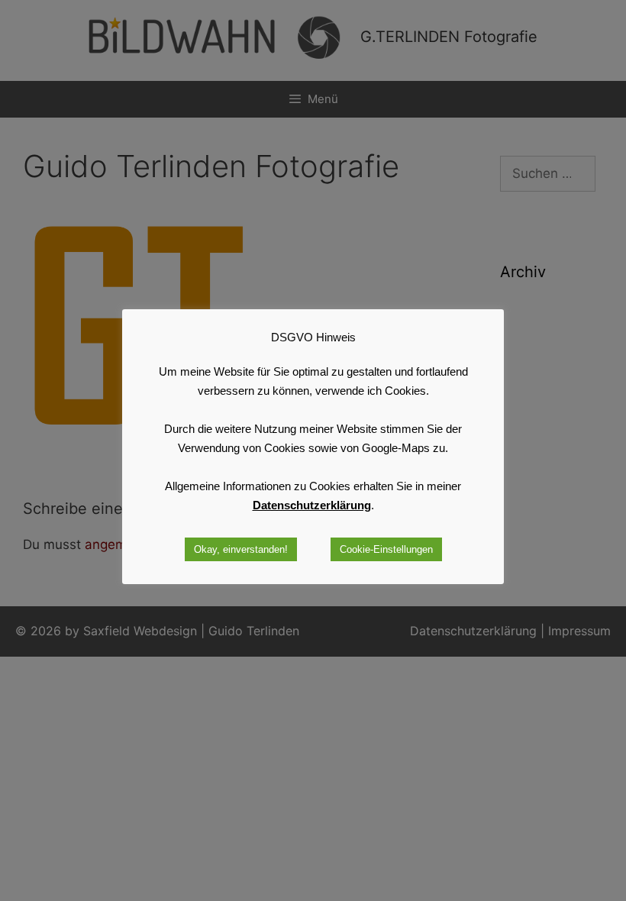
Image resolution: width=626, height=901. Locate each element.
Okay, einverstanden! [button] (241, 549)
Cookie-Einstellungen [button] (386, 549)
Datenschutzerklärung (312, 505)
